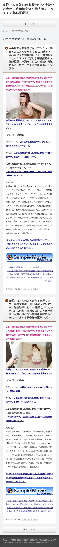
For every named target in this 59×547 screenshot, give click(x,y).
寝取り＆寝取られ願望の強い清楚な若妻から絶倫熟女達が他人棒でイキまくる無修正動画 (28, 8)
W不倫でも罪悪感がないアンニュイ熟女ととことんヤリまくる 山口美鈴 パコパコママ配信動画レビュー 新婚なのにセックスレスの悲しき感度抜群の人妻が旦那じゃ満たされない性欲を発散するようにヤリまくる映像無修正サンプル (31, 58)
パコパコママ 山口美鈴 (29, 289)
